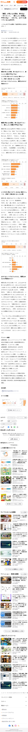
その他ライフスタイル (6, 423)
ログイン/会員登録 (22, 2)
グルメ (11, 5)
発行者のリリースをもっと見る (14, 504)
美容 (15, 423)
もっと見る (23, 512)
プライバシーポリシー (7, 718)
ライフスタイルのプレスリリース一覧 (15, 692)
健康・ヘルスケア (12, 421)
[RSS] (18, 726)
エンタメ (6, 5)
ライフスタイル (11, 417)
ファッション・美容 (22, 5)
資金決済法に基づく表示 (8, 721)
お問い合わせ (14, 439)
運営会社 (4, 709)
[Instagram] (15, 726)
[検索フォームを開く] (14, 2)
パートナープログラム (7, 712)
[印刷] (17, 427)
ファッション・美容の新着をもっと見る (14, 631)
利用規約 (4, 715)
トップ (2, 692)
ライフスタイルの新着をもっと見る (14, 569)
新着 (2, 5)
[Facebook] (8, 427)
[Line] (14, 427)
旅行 (15, 5)
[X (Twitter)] (11, 427)
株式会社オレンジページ (7, 30)
